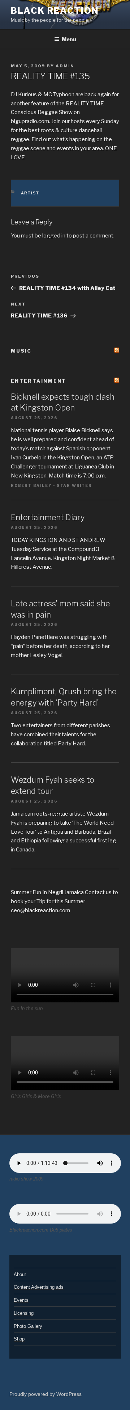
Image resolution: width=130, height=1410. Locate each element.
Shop (19, 1339)
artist (30, 193)
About (20, 1274)
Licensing (24, 1313)
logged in (53, 235)
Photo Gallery (28, 1326)
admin (65, 65)
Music (21, 351)
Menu (69, 39)
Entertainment (38, 381)
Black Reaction (55, 10)
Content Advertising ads (39, 1287)
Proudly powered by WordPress (45, 1394)
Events (21, 1300)
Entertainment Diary (47, 517)
